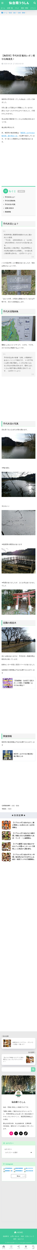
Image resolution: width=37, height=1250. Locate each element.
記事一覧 (10, 8)
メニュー (11, 1248)
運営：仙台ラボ (18, 1239)
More (18, 1176)
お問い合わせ (14, 1236)
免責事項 (6, 1236)
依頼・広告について (27, 1236)
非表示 (21, 191)
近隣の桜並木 (9, 208)
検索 (33, 1069)
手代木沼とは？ (10, 197)
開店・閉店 (24, 8)
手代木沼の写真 (10, 204)
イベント (33, 8)
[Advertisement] (18, 33)
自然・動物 (15, 805)
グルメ (17, 8)
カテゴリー (8, 1149)
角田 (9, 809)
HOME (19, 1232)
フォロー (26, 1248)
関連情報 (8, 212)
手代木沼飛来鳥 (10, 200)
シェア (18, 1248)
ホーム (3, 8)
